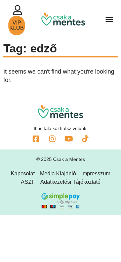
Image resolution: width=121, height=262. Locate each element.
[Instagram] (52, 138)
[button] (109, 19)
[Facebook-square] (36, 138)
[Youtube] (69, 138)
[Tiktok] (85, 138)
